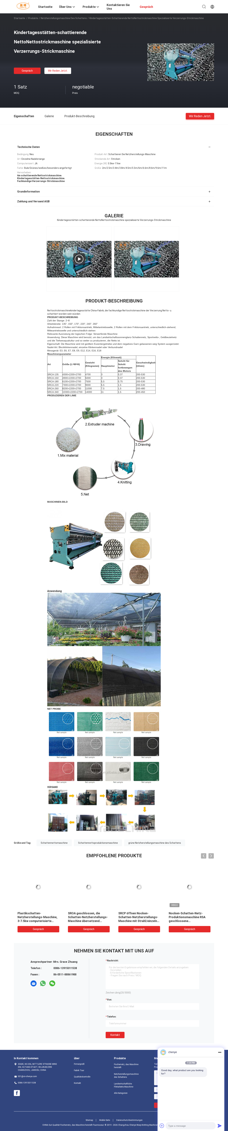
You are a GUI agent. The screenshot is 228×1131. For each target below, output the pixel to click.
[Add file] (162, 1125)
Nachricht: (113, 960)
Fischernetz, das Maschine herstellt (126, 1066)
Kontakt (115, 1035)
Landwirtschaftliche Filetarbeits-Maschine (123, 1085)
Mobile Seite (104, 1120)
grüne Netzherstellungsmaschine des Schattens (154, 843)
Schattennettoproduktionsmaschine (98, 843)
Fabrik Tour (79, 1070)
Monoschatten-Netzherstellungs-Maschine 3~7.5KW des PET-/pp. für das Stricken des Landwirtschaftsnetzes (139, 920)
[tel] (62, 983)
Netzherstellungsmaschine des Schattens (64, 18)
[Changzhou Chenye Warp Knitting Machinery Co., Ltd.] (23, 6)
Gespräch (27, 70)
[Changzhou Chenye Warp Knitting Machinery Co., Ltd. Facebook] (17, 1093)
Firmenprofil (79, 1064)
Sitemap (89, 1120)
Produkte (33, 18)
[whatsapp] (43, 983)
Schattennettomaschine (54, 843)
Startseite (19, 18)
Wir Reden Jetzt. (58, 70)
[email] (34, 983)
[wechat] (52, 983)
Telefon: (111, 1016)
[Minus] (220, 1052)
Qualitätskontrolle (82, 1077)
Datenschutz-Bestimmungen (129, 1120)
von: (109, 999)
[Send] (219, 1125)
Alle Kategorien (121, 1093)
